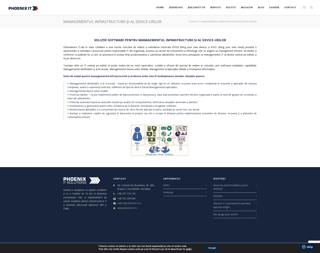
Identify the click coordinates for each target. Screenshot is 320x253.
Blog (261, 7)
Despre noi (176, 7)
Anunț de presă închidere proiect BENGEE (230, 187)
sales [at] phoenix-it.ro (129, 203)
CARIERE (274, 7)
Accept (212, 247)
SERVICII (215, 7)
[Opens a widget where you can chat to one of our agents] (307, 247)
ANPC (166, 185)
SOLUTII (231, 7)
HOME (160, 7)
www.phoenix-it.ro (127, 207)
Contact (290, 7)
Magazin (247, 7)
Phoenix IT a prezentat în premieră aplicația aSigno (232, 205)
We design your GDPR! (225, 214)
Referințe (168, 192)
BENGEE (217, 196)
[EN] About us (196, 7)
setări (189, 249)
